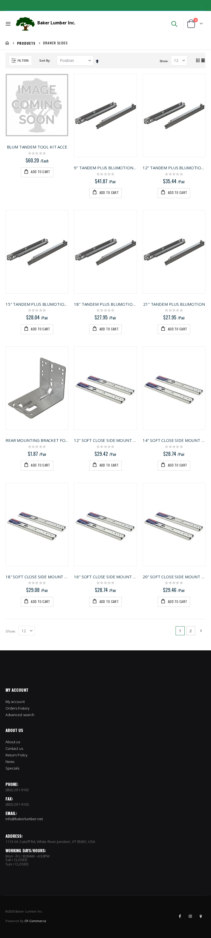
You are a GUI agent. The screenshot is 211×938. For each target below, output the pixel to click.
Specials (12, 768)
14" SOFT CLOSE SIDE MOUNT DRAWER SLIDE (174, 440)
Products (26, 43)
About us (12, 741)
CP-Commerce (35, 921)
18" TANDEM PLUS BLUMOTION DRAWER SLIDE (105, 304)
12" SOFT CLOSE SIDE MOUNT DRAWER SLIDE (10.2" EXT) (105, 440)
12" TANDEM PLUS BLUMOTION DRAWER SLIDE (174, 167)
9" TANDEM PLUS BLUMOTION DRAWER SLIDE (105, 167)
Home (7, 43)
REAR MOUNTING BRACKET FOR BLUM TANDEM (36, 440)
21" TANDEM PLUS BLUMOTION (174, 304)
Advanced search (19, 714)
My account (15, 701)
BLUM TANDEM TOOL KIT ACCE (37, 147)
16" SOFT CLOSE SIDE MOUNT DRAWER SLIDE (105, 576)
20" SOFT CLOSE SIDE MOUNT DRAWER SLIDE (174, 576)
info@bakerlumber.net (24, 818)
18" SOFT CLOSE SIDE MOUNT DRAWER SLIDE (36, 576)
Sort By (44, 60)
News (9, 761)
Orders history (17, 708)
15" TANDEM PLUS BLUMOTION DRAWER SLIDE (36, 304)
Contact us (14, 748)
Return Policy (16, 755)
